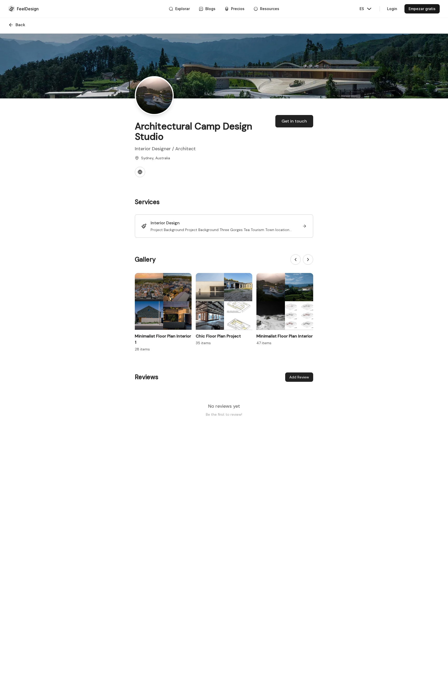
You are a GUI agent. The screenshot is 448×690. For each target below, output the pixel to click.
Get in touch (294, 121)
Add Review (299, 377)
